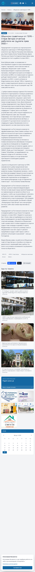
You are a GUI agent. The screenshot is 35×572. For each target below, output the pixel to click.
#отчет (4, 257)
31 (4, 452)
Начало (3, 10)
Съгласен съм (17, 567)
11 (9, 445)
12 (13, 445)
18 (9, 447)
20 (17, 447)
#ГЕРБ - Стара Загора (14, 254)
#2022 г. (10, 257)
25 (9, 450)
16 (30, 445)
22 (26, 447)
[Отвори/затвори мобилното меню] (32, 3)
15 (26, 445)
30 (30, 450)
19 (13, 447)
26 (13, 450)
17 (4, 447)
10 (4, 445)
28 (21, 450)
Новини (9, 10)
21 (21, 447)
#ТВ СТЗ (4, 254)
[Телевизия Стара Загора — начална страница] (3, 3)
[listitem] (15, 3)
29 (26, 450)
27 (17, 450)
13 (17, 445)
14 (21, 445)
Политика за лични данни (10, 564)
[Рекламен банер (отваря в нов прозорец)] (9, 396)
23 (30, 447)
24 (4, 450)
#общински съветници (27, 254)
